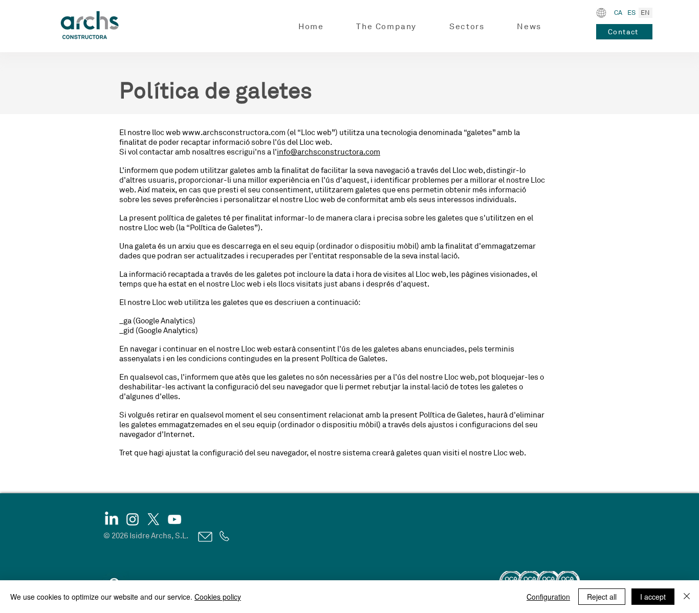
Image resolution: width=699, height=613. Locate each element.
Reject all (602, 597)
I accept (653, 597)
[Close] (687, 596)
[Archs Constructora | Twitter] (153, 519)
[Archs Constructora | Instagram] (132, 519)
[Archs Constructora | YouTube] (174, 519)
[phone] (223, 535)
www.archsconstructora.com (234, 133)
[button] (386, 26)
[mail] (204, 536)
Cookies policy (217, 597)
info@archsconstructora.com (328, 152)
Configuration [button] (548, 597)
